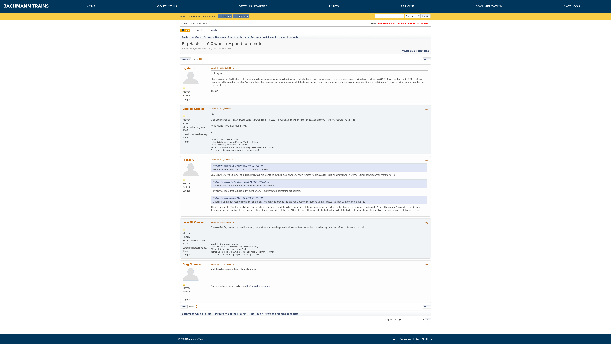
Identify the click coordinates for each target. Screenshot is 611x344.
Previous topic (409, 51)
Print (426, 59)
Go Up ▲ (427, 339)
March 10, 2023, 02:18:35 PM (222, 68)
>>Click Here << (423, 23)
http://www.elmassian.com (258, 286)
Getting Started (253, 6)
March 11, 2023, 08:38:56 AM (222, 109)
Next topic (423, 51)
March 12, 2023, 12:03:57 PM (222, 159)
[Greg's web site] (184, 295)
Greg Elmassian (193, 264)
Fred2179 (188, 159)
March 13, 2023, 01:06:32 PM (222, 222)
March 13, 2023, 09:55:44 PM (222, 264)
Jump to (388, 319)
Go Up (184, 306)
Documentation (488, 6)
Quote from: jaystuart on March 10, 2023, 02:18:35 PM (239, 166)
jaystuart (189, 68)
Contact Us (167, 6)
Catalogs (572, 6)
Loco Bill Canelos (193, 109)
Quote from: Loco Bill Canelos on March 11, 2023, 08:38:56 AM (242, 182)
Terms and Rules (409, 339)
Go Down (185, 59)
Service (407, 6)
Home (91, 6)
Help (394, 339)
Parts (334, 6)
